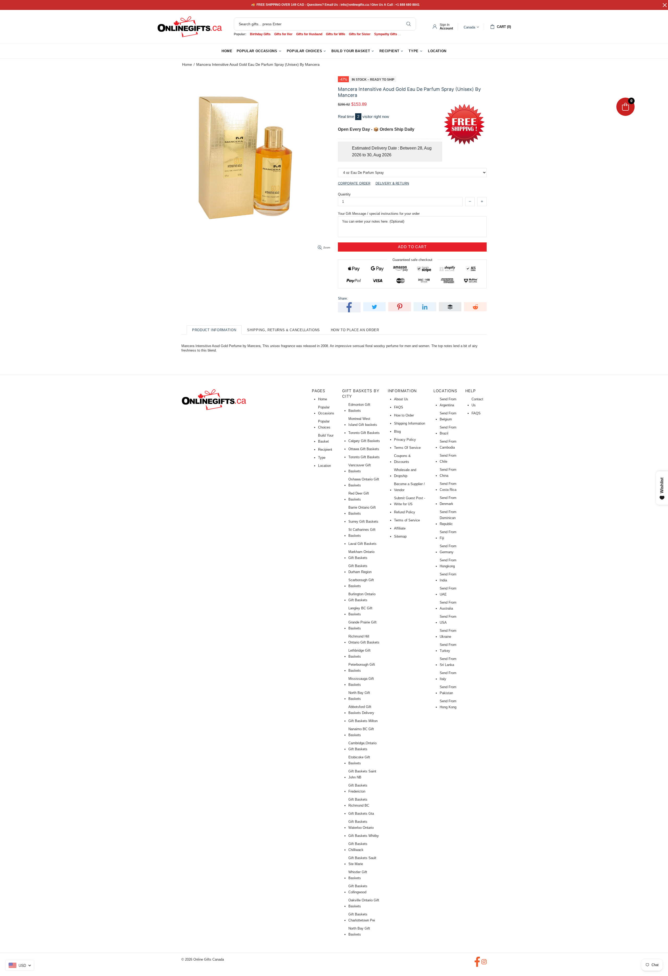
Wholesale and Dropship (405, 473)
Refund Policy (404, 512)
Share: (343, 298)
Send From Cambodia (448, 444)
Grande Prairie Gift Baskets (362, 625)
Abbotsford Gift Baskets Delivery (361, 710)
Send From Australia (448, 605)
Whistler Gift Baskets (357, 875)
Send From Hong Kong (448, 704)
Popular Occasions (326, 410)
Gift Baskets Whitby (363, 836)
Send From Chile (448, 458)
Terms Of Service (407, 448)
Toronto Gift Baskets (364, 433)
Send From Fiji (448, 535)
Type (321, 458)
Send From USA (448, 619)
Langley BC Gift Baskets (360, 611)
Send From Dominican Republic (448, 518)
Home (187, 64)
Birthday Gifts (260, 34)
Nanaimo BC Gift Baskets (361, 732)
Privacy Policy (405, 440)
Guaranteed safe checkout (412, 259)
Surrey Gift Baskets (363, 521)
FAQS (398, 407)
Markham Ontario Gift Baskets (361, 555)
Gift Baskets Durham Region (360, 569)
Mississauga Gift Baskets (361, 682)
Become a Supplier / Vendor (409, 487)
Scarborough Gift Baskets (361, 583)
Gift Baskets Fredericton (357, 788)
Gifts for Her (283, 34)
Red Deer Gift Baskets (358, 496)
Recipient (325, 449)
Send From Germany (448, 549)
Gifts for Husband (309, 34)
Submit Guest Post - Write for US (409, 501)
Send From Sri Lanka (448, 662)
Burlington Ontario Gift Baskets (361, 597)
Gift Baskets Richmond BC (358, 802)
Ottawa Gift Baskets (363, 449)
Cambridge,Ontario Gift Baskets (362, 746)
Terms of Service (407, 520)
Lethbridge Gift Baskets (359, 653)
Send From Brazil (448, 430)
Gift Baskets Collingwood (357, 889)
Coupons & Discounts (402, 459)
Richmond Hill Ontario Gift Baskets (363, 639)
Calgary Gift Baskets (364, 441)
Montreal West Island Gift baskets (362, 422)
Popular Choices (324, 424)
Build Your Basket (325, 438)
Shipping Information (409, 423)
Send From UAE (448, 591)
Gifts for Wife (335, 34)
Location (324, 466)
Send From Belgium (448, 416)
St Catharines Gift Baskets (361, 533)
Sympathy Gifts (385, 34)
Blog (397, 431)
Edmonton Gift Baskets (359, 408)
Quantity (344, 194)
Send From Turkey (448, 648)
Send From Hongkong (448, 563)
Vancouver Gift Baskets (359, 468)
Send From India (448, 577)
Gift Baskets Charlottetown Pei (361, 917)
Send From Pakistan (448, 690)
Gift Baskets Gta (361, 814)
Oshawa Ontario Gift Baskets (363, 482)
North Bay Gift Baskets (359, 696)
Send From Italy (448, 676)
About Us (401, 399)
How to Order (404, 415)
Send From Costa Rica (448, 487)
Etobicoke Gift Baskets (359, 760)
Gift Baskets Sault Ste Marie (362, 861)
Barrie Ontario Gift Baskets (362, 510)
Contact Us (477, 402)
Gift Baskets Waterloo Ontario (361, 825)
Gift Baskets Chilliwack (357, 847)
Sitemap (400, 536)
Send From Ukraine (448, 634)
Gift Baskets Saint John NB (362, 774)
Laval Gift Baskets (362, 544)
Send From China (448, 473)
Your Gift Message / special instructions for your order (379, 214)
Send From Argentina (448, 402)
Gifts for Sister (360, 34)
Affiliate (399, 528)
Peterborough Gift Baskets (361, 668)
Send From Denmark (448, 501)
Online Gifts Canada (189, 26)
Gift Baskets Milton (363, 721)
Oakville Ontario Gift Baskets (363, 903)
